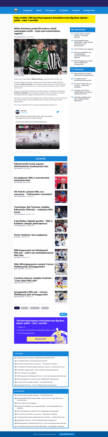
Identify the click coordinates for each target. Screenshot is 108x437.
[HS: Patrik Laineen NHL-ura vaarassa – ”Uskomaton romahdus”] (61, 196)
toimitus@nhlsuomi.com (66, 434)
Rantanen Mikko (35, 308)
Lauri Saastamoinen (19, 37)
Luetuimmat (20, 391)
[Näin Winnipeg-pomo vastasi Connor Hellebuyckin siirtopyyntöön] (61, 269)
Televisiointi (64, 10)
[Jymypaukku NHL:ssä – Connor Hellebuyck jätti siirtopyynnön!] (61, 297)
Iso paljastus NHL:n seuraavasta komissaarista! (31, 179)
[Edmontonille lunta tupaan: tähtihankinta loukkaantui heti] (61, 169)
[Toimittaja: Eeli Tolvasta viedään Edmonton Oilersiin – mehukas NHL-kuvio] (61, 212)
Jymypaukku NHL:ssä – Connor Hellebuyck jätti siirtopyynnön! (31, 293)
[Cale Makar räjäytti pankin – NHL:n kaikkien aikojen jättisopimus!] (61, 226)
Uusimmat (19, 353)
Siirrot (39, 10)
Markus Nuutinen (19, 269)
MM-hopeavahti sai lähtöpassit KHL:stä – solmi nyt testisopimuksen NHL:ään (34, 253)
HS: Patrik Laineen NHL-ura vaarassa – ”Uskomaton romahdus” (33, 193)
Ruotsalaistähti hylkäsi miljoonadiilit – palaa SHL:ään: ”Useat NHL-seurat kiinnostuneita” (40, 399)
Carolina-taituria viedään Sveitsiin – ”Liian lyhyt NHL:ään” (33, 279)
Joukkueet (76, 10)
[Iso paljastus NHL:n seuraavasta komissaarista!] (61, 183)
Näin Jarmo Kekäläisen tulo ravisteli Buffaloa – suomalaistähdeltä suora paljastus (40, 407)
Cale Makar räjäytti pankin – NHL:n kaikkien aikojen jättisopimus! (33, 222)
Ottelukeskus (50, 10)
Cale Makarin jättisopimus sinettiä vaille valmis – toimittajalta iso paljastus (40, 426)
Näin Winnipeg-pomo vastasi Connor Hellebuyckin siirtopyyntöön (34, 265)
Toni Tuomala (18, 168)
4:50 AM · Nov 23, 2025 (33, 152)
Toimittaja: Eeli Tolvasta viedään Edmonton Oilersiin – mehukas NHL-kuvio (34, 209)
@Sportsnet (24, 112)
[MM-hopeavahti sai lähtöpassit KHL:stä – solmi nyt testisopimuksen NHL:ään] (61, 255)
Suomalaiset (28, 10)
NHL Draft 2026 (89, 10)
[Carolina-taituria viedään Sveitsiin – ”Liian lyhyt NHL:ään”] (61, 283)
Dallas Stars (25, 308)
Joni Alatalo (17, 237)
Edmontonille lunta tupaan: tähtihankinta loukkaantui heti (31, 165)
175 (25, 152)
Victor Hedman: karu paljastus (30, 234)
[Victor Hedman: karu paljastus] (61, 240)
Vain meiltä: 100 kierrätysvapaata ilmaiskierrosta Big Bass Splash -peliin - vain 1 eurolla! (51, 19)
